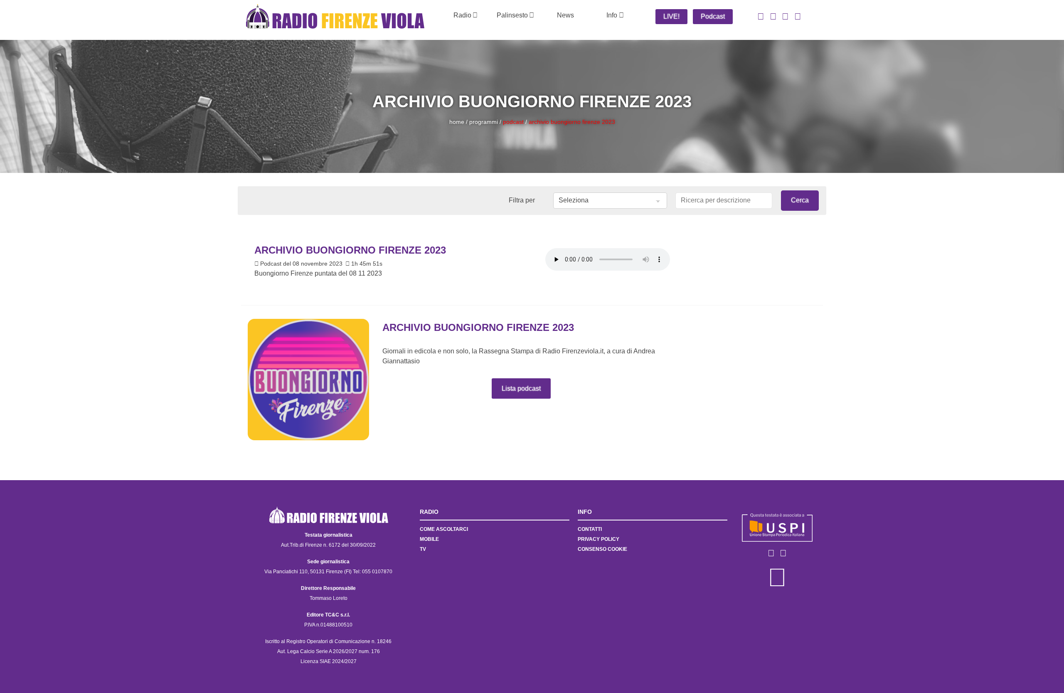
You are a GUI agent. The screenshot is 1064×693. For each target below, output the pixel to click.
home (456, 121)
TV (423, 549)
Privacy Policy (598, 539)
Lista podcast (521, 388)
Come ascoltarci (444, 529)
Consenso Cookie (602, 549)
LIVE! (671, 16)
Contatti (590, 529)
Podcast (713, 16)
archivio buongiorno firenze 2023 (572, 121)
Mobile (429, 539)
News (565, 15)
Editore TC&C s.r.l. (328, 615)
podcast (513, 121)
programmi (483, 121)
